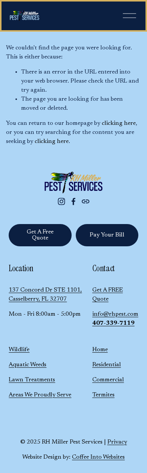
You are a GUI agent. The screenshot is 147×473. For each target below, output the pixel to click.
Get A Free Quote (40, 235)
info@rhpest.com (115, 314)
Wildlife (19, 350)
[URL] (85, 201)
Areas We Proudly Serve (40, 395)
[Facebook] (73, 201)
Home (100, 350)
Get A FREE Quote (107, 294)
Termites (103, 395)
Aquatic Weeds (27, 365)
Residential (106, 365)
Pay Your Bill (107, 235)
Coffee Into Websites (98, 457)
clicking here (119, 123)
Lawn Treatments (32, 380)
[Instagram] (61, 201)
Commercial (108, 380)
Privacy (117, 442)
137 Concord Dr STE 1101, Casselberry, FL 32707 (45, 294)
